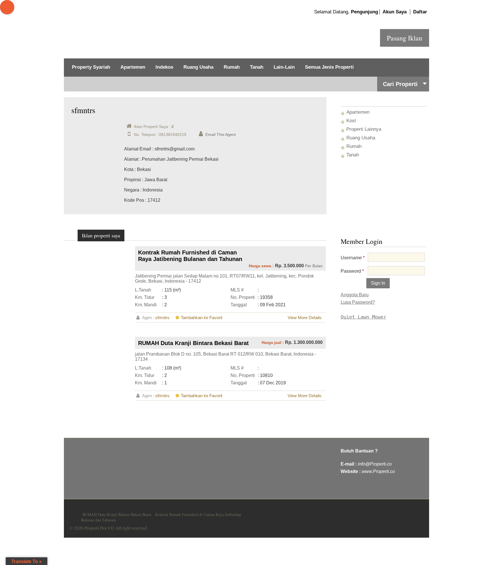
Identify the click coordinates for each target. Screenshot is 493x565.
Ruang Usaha (198, 67)
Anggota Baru (355, 294)
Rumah (232, 67)
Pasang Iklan (404, 37)
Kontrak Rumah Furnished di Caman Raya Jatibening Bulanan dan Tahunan (190, 255)
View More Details (305, 317)
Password (352, 271)
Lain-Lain (284, 67)
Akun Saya (395, 12)
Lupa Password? (358, 302)
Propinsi (132, 179)
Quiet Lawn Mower (363, 317)
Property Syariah (91, 67)
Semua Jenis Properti (329, 67)
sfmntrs (162, 317)
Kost (351, 120)
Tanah (256, 67)
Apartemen (132, 67)
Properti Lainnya (363, 129)
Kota (129, 169)
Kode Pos (134, 200)
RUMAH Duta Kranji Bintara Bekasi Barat (193, 343)
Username (353, 257)
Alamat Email (137, 148)
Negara (131, 189)
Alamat (131, 159)
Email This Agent (220, 134)
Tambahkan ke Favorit (201, 317)
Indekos (164, 67)
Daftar (420, 12)
